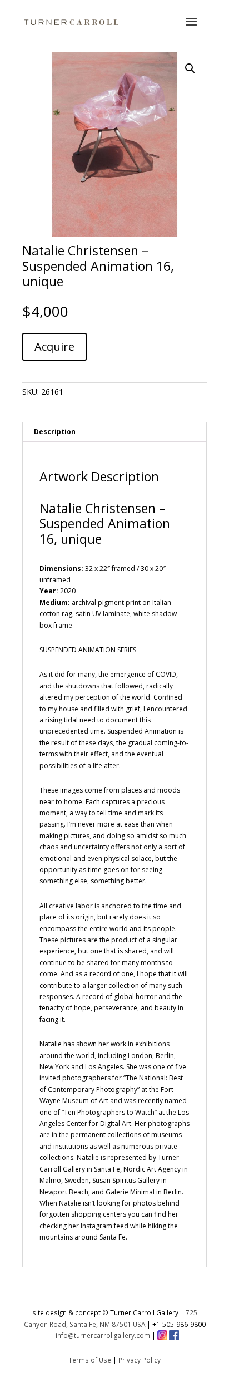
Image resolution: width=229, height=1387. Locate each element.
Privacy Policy (139, 1359)
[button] (190, 68)
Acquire (54, 346)
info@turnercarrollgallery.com (103, 1335)
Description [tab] (55, 431)
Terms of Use (89, 1359)
